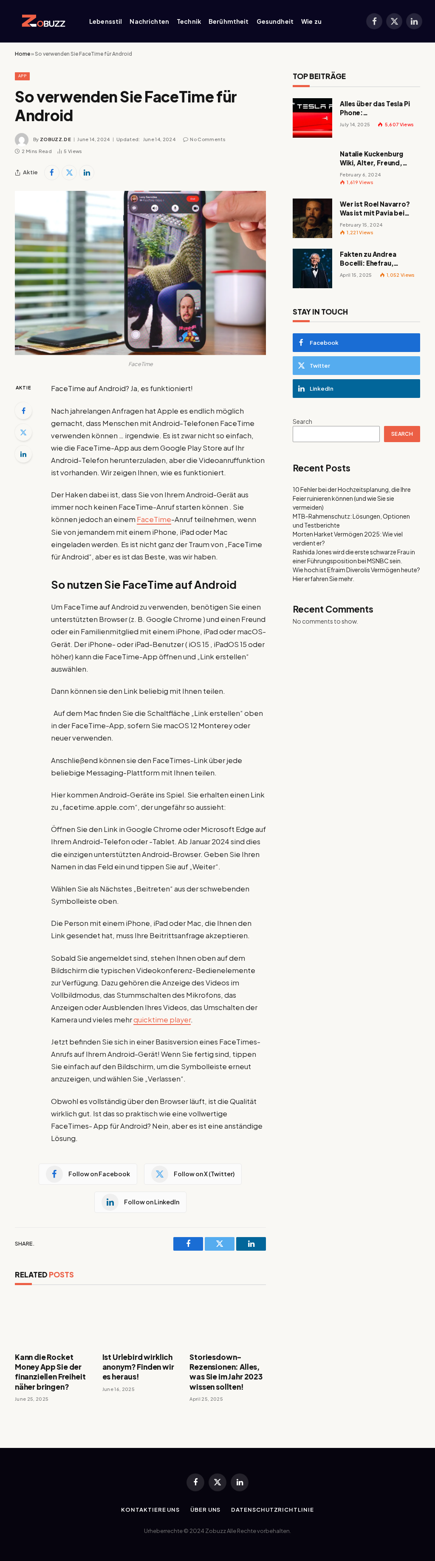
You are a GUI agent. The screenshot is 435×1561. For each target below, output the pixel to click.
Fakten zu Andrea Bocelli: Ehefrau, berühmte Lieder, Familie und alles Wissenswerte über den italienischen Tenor (378, 259)
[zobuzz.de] (42, 21)
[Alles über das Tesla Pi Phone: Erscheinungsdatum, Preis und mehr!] (312, 118)
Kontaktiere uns (150, 1509)
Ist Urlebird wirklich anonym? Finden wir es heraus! (138, 1366)
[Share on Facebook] (51, 172)
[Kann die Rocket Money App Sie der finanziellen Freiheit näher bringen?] (53, 1320)
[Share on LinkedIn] (86, 172)
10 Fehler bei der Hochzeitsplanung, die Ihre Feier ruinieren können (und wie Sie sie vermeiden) (352, 498)
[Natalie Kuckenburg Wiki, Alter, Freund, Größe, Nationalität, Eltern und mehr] (312, 168)
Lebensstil (105, 21)
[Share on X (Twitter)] (69, 172)
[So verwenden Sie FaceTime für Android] (140, 273)
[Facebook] (23, 410)
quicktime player (162, 1019)
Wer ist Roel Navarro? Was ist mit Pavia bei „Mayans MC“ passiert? (378, 209)
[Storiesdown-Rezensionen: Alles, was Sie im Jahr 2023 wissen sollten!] (227, 1320)
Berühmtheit (229, 21)
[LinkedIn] (23, 454)
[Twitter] (23, 432)
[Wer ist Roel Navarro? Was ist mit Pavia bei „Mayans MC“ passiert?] (312, 218)
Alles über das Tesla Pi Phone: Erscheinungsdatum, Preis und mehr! (375, 108)
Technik (189, 21)
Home (22, 54)
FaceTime (154, 519)
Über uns (205, 1509)
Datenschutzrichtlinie (272, 1509)
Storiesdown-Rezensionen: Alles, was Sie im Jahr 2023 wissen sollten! (226, 1371)
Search (302, 421)
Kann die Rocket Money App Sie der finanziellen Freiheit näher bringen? (50, 1371)
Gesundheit (275, 21)
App (22, 76)
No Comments (208, 139)
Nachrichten (149, 21)
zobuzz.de (55, 139)
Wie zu (311, 21)
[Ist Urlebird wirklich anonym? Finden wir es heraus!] (140, 1320)
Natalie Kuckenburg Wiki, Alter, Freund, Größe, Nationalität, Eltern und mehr (373, 158)
